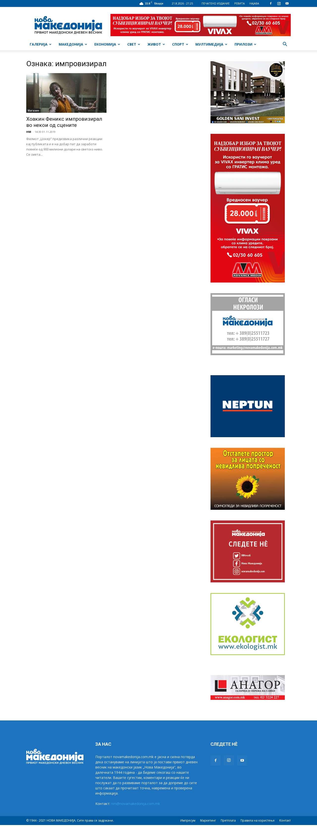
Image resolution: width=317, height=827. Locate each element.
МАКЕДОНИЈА (71, 44)
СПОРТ (178, 44)
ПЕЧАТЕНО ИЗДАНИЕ (216, 3)
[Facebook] (270, 3)
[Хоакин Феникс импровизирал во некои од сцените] (66, 93)
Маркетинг (208, 820)
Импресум (187, 820)
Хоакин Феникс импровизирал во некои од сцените (64, 122)
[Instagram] (279, 3)
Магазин (33, 110)
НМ (28, 132)
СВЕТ (131, 44)
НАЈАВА (254, 3)
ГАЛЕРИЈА (39, 44)
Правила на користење (257, 820)
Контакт (285, 820)
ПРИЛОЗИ (243, 44)
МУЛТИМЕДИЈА (209, 44)
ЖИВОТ (154, 44)
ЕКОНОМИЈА (105, 44)
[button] (285, 44)
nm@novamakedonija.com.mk (135, 803)
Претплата (228, 820)
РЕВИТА (239, 3)
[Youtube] (287, 3)
